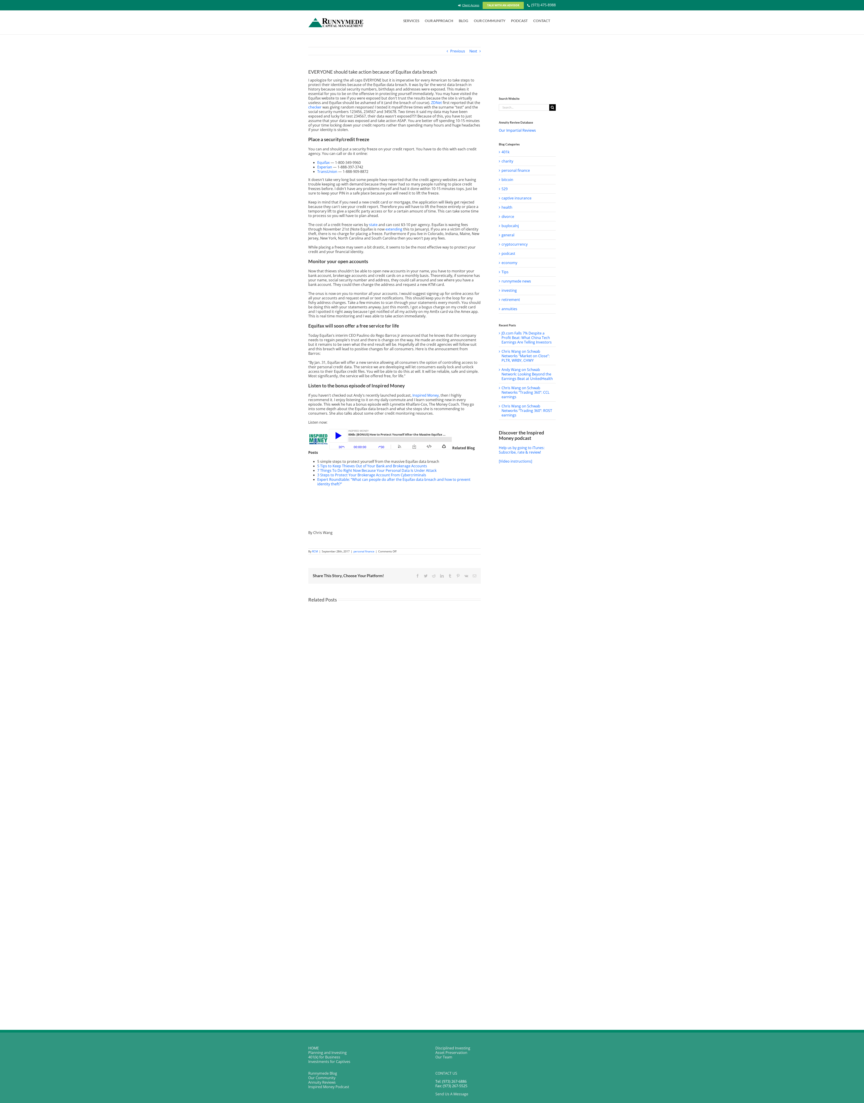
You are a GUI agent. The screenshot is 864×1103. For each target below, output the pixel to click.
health (507, 207)
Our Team (443, 1057)
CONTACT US (446, 1073)
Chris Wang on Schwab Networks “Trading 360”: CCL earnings (525, 392)
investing (509, 290)
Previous (457, 51)
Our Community (321, 1077)
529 (505, 189)
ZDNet (436, 102)
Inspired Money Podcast (328, 1086)
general (508, 235)
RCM (315, 551)
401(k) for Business (324, 1057)
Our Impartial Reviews (517, 130)
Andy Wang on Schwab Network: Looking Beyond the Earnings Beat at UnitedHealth (527, 374)
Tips (505, 272)
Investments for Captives (329, 1061)
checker (315, 107)
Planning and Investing (327, 1052)
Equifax (323, 162)
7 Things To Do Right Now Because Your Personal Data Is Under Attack (376, 470)
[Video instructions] (515, 461)
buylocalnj (510, 226)
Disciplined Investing (452, 1048)
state (373, 224)
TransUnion (327, 171)
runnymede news (516, 281)
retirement (511, 299)
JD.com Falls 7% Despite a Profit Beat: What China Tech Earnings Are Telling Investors (527, 338)
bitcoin (507, 179)
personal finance (363, 551)
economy (509, 262)
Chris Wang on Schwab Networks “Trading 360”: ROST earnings (527, 411)
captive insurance (516, 198)
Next (473, 51)
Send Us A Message (451, 1094)
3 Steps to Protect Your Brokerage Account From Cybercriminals (371, 474)
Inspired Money (425, 395)
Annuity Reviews (322, 1082)
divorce (508, 216)
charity (507, 161)
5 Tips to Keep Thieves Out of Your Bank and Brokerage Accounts (372, 465)
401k (505, 152)
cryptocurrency (515, 244)
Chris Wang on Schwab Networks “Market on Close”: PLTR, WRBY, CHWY (526, 356)
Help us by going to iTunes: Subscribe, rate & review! (521, 450)
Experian (324, 167)
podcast (508, 253)
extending (393, 229)
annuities (509, 309)
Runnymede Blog (322, 1073)
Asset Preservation (451, 1052)
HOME (313, 1048)
